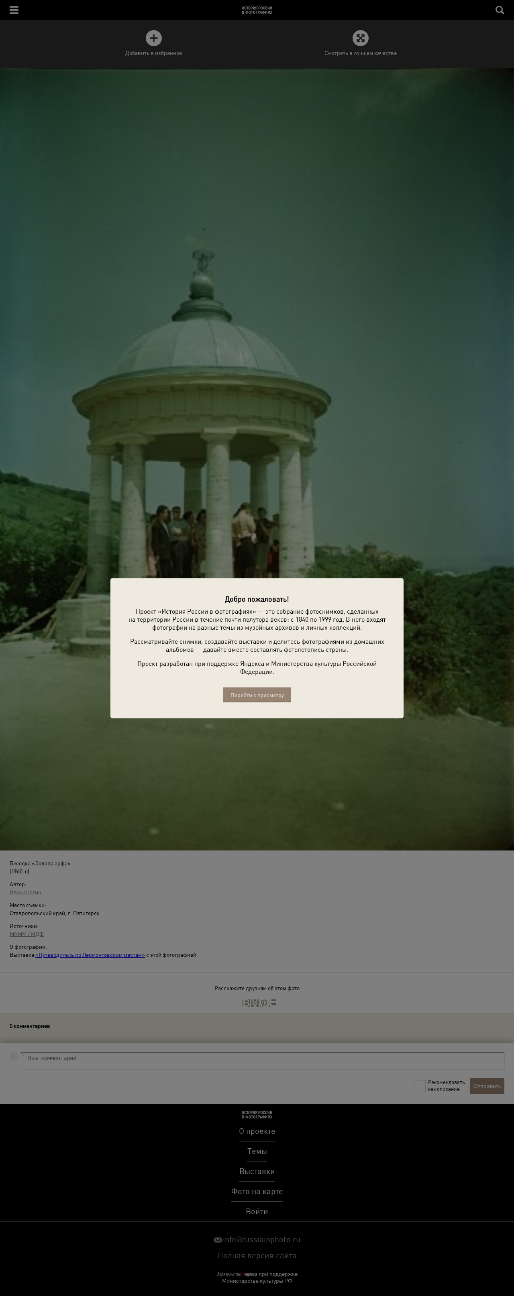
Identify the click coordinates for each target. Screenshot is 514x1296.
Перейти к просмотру (257, 694)
